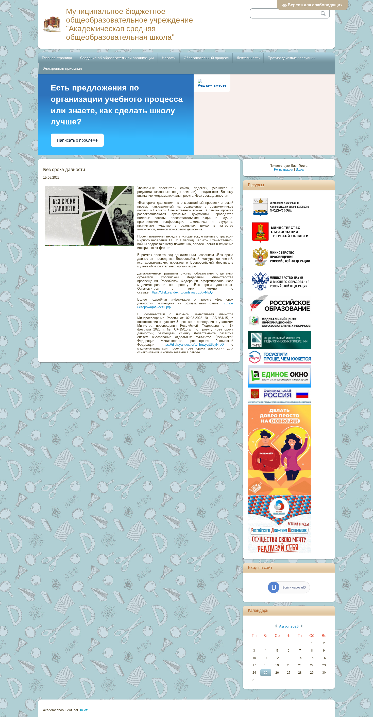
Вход (300, 169)
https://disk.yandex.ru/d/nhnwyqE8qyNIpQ (181, 292)
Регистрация (283, 169)
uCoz (84, 710)
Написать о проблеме (77, 140)
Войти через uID (294, 587)
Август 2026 (289, 626)
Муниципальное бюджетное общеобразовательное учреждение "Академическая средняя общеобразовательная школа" (129, 24)
